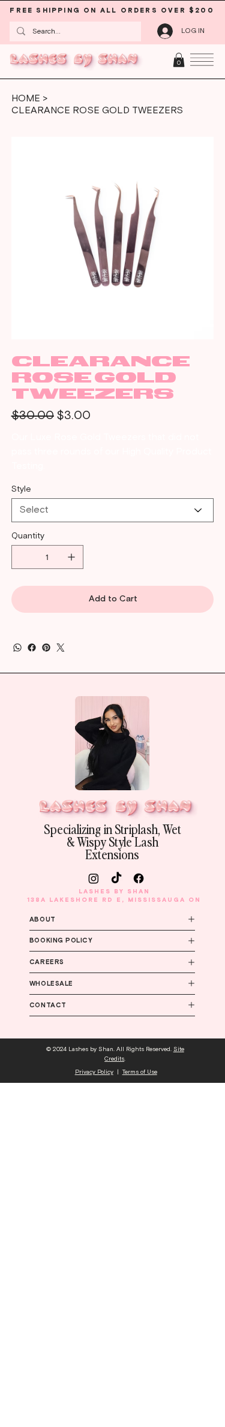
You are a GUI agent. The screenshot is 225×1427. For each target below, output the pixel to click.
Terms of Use (139, 1072)
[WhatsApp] (17, 648)
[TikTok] (116, 878)
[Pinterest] (46, 648)
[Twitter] (61, 648)
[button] (179, 60)
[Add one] (71, 557)
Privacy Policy (94, 1072)
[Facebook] (32, 648)
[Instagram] (93, 878)
